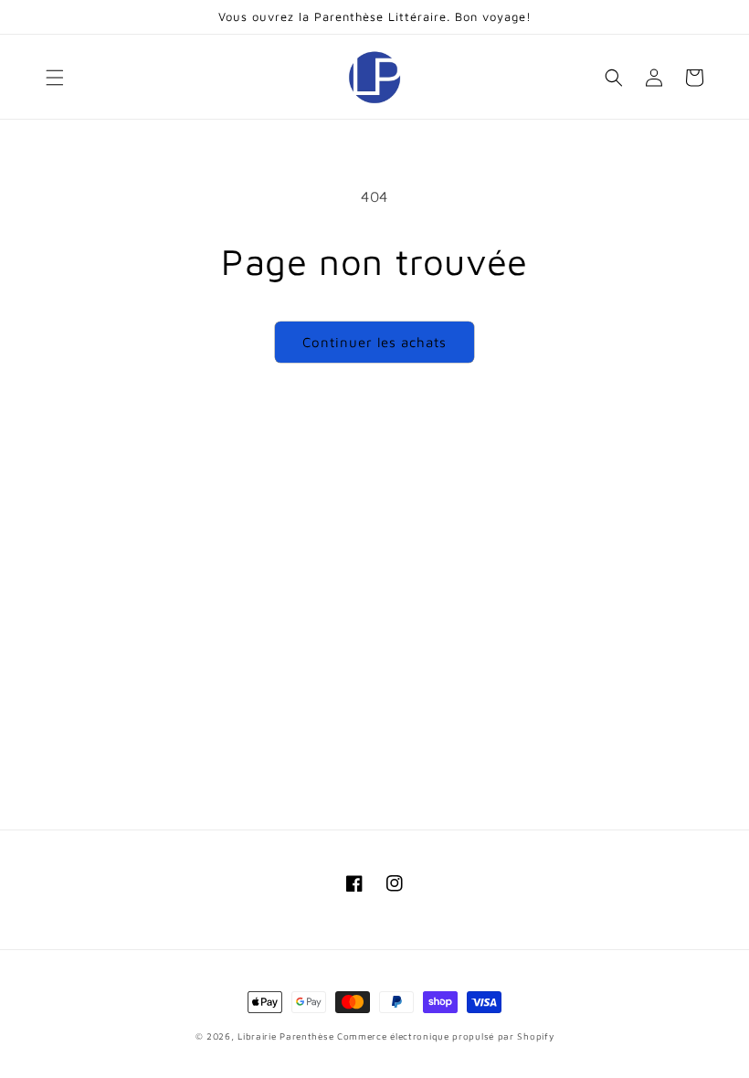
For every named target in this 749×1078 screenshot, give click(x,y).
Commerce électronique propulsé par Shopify (445, 1035)
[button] (55, 78)
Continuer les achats (374, 342)
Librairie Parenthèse (285, 1035)
